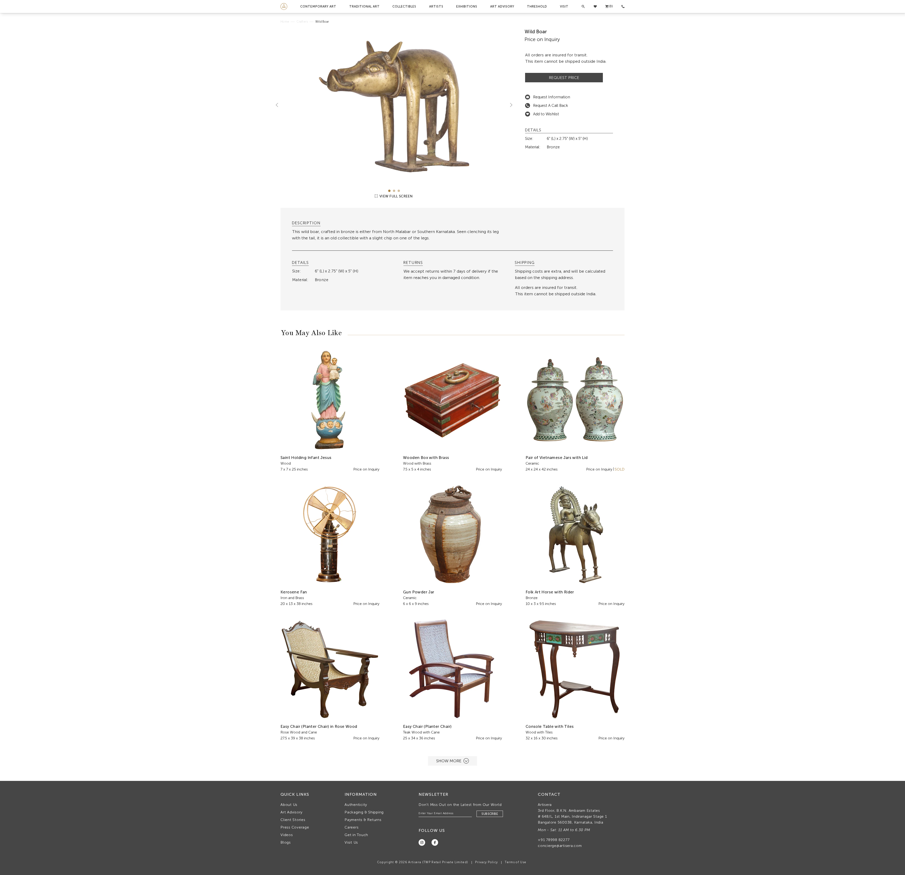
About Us (288, 804)
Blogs (285, 842)
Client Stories (292, 819)
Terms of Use (515, 862)
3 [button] (399, 191)
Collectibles (404, 6)
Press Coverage (294, 827)
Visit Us (351, 842)
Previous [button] (278, 104)
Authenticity (356, 804)
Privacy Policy (486, 862)
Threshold (537, 6)
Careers (351, 827)
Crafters (302, 21)
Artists (436, 6)
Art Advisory (502, 6)
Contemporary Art (318, 6)
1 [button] (389, 191)
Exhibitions (466, 6)
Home (284, 21)
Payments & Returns (363, 819)
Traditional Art (364, 6)
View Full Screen (395, 196)
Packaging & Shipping (364, 812)
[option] (394, 105)
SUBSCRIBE (489, 814)
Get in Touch (356, 835)
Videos (286, 835)
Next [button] (509, 104)
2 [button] (394, 191)
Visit (564, 6)
